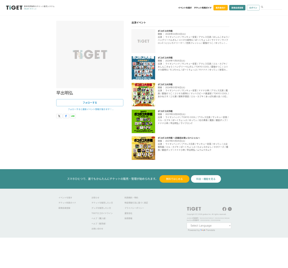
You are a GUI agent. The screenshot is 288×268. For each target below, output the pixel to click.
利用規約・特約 (131, 197)
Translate (210, 230)
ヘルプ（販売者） (99, 223)
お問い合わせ (97, 228)
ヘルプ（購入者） (99, 218)
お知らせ (95, 197)
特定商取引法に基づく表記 (136, 202)
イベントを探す (185, 7)
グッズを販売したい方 (101, 208)
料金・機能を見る (206, 178)
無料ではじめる (174, 178)
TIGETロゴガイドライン (102, 213)
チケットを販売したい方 (102, 202)
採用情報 (128, 218)
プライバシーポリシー (134, 208)
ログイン (253, 7)
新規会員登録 (237, 7)
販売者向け (220, 7)
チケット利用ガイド (203, 7)
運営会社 (128, 213)
